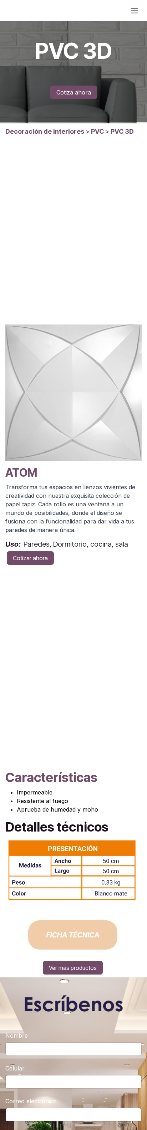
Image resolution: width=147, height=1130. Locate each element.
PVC (97, 131)
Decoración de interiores (44, 131)
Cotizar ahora (30, 558)
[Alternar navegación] (134, 10)
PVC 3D (121, 131)
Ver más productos (73, 967)
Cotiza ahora (73, 92)
